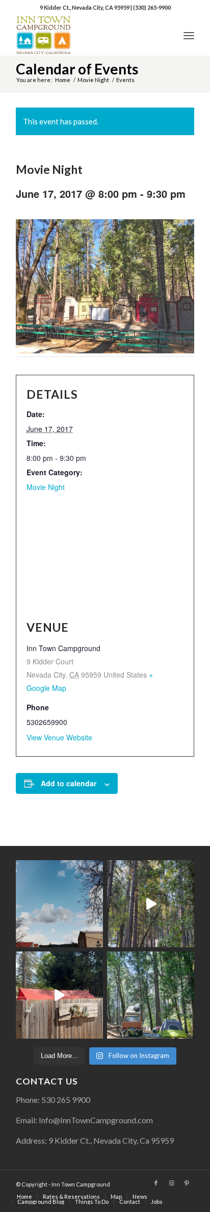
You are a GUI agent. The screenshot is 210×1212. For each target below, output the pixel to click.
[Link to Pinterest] (186, 1183)
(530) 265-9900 (152, 7)
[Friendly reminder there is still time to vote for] (150, 995)
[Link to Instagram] (171, 1183)
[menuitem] (188, 35)
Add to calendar (68, 783)
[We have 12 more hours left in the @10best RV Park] (150, 903)
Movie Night (46, 487)
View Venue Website (59, 737)
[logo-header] (87, 35)
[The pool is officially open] (59, 995)
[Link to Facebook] (156, 1183)
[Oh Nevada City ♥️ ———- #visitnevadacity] (59, 903)
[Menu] (188, 35)
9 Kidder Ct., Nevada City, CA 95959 (85, 7)
